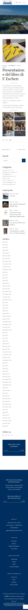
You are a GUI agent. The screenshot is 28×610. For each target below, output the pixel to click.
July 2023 (5, 332)
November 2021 (7, 382)
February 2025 (6, 286)
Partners (14, 582)
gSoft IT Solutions (14, 599)
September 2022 (7, 360)
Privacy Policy (14, 584)
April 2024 (5, 310)
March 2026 (6, 253)
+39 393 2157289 (18, 487)
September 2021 (7, 385)
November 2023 (7, 324)
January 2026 (6, 258)
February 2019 (6, 418)
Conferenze (6, 174)
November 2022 (7, 354)
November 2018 (7, 420)
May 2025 (5, 277)
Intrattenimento (8, 182)
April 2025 (5, 280)
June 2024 (5, 305)
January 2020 (6, 401)
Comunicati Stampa (9, 172)
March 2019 (6, 415)
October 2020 (6, 390)
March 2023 (6, 343)
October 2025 (6, 267)
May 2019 (5, 409)
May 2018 (5, 426)
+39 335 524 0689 (15, 489)
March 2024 (6, 313)
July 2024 (5, 302)
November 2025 (7, 264)
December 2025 (7, 261)
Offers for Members (14, 546)
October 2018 (6, 423)
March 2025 (6, 283)
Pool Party (12, 196)
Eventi (10, 18)
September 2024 (7, 299)
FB (3, 435)
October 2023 (6, 327)
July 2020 (5, 393)
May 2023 (5, 338)
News (14, 579)
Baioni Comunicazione (17, 596)
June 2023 (5, 335)
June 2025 (5, 275)
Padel (14, 564)
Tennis (14, 561)
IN (6, 435)
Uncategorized (7, 184)
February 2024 (7, 316)
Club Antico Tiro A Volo (14, 522)
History (14, 543)
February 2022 (7, 376)
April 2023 (5, 341)
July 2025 (5, 272)
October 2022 (6, 357)
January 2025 (6, 288)
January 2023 (6, 349)
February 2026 (7, 256)
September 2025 (7, 269)
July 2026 (5, 242)
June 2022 (5, 365)
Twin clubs (14, 548)
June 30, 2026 (14, 220)
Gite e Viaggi (7, 180)
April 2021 (5, 387)
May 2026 (5, 247)
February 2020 (7, 398)
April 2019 (5, 412)
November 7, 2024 (14, 65)
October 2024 (6, 297)
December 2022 (7, 352)
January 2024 (6, 319)
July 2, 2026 (14, 210)
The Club (14, 541)
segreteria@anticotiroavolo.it (14, 530)
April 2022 (5, 371)
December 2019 (7, 404)
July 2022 (5, 363)
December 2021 (7, 379)
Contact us (14, 577)
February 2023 (6, 346)
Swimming (14, 559)
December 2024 (7, 291)
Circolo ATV (7, 170)
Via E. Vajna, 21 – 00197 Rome (14, 525)
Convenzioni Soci (8, 176)
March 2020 (6, 396)
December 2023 (7, 321)
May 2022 (5, 368)
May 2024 (5, 308)
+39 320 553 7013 (18, 485)
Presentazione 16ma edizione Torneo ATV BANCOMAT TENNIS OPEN (17, 214)
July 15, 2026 (14, 202)
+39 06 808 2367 (14, 527)
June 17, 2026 (14, 229)
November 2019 (7, 407)
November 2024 (7, 294)
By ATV (5, 65)
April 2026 (5, 250)
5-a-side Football (14, 566)
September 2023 (7, 330)
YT (12, 435)
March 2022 (6, 374)
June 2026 (5, 245)
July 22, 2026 (14, 193)
